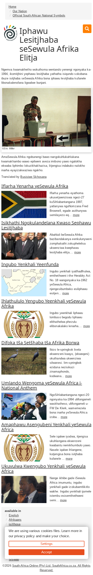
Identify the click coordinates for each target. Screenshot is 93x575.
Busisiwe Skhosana (33, 176)
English (14, 515)
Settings (46, 544)
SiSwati (14, 559)
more (76, 215)
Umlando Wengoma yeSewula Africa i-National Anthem (41, 385)
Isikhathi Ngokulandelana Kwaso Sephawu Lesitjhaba (46, 225)
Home (12, 6)
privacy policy (24, 536)
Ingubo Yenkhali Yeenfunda (30, 264)
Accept (46, 552)
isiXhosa (14, 524)
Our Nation (20, 11)
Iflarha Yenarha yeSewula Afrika (34, 186)
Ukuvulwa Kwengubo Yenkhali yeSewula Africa (43, 468)
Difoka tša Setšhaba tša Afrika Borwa (40, 343)
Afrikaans (15, 519)
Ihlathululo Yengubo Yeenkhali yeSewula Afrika (43, 303)
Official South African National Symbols (39, 15)
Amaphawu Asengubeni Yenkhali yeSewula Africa (46, 426)
